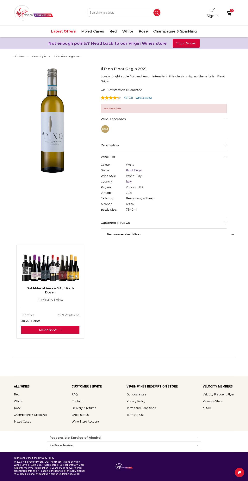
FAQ (75, 394)
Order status (80, 415)
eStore (207, 408)
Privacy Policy (136, 401)
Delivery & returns (84, 408)
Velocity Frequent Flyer (218, 394)
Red (17, 394)
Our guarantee (136, 394)
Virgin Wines (186, 43)
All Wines (19, 57)
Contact (77, 401)
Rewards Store (213, 401)
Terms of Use (135, 415)
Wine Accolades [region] (113, 119)
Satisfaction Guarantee (125, 90)
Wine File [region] (108, 157)
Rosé (17, 408)
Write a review (144, 98)
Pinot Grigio (39, 57)
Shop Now (48, 330)
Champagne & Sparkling (30, 415)
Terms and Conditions (141, 408)
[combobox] (124, 12)
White (18, 401)
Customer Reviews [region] (115, 223)
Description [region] (110, 145)
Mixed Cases (22, 421)
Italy (129, 181)
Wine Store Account (85, 421)
